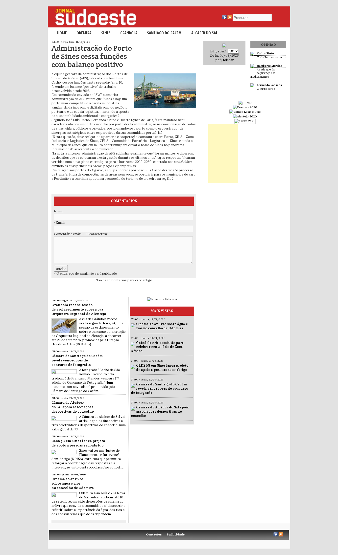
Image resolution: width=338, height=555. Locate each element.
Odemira (84, 33)
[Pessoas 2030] (245, 107)
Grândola (129, 33)
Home (62, 33)
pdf (218, 60)
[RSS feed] (229, 18)
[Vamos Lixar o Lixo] (245, 111)
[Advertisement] (223, 153)
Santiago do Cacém (164, 33)
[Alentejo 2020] (245, 116)
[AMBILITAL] (245, 121)
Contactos (154, 534)
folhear (228, 60)
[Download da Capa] (224, 46)
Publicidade (176, 534)
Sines (106, 33)
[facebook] (224, 18)
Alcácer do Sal (204, 33)
